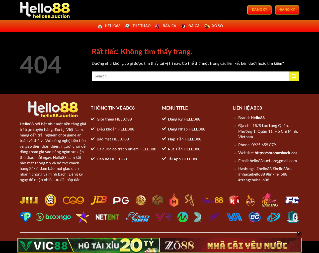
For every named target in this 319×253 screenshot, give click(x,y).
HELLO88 (112, 26)
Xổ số (217, 26)
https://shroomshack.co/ (276, 153)
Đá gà (194, 26)
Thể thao (142, 26)
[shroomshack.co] (45, 9)
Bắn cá (169, 26)
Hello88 (27, 124)
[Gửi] (294, 76)
